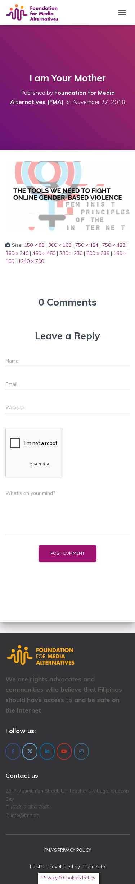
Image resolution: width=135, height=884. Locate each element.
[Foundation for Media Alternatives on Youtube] (64, 751)
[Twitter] (29, 751)
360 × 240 (16, 253)
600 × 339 (97, 253)
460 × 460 (43, 253)
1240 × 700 (31, 261)
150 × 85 (34, 245)
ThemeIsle (93, 866)
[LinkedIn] (47, 751)
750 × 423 (113, 245)
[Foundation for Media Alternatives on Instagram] (81, 751)
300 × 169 (59, 245)
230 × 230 (70, 253)
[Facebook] (13, 751)
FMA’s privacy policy (67, 850)
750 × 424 (86, 245)
